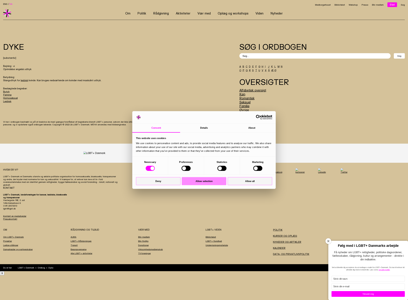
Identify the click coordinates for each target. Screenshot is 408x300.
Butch (6, 91)
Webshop (353, 5)
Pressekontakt (10, 219)
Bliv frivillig (143, 241)
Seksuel (245, 102)
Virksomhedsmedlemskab (150, 249)
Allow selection (204, 181)
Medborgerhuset (323, 5)
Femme (7, 94)
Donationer (143, 245)
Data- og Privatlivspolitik (291, 254)
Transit (74, 245)
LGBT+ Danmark (26, 267)
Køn (242, 94)
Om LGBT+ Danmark (13, 237)
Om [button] (127, 13)
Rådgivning (161, 13)
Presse (365, 5)
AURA (73, 237)
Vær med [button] (204, 13)
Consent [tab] (156, 127)
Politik (141, 13)
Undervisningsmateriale (217, 245)
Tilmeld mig (368, 294)
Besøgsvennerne (78, 249)
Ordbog (41, 267)
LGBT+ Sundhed (214, 241)
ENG (5, 4)
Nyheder (276, 13)
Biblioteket (340, 5)
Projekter (7, 241)
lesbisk (24, 80)
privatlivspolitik (384, 270)
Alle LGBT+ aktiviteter (81, 253)
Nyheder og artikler (287, 241)
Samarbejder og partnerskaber (18, 249)
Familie (244, 106)
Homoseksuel (10, 98)
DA (11, 4)
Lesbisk (7, 101)
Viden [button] (259, 13)
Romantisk (247, 98)
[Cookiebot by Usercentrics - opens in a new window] (258, 117)
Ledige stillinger (10, 245)
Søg (403, 5)
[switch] (186, 168)
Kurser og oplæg (285, 235)
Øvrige (244, 110)
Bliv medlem (378, 5)
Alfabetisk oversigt (252, 90)
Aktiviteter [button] (183, 13)
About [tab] (251, 127)
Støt (392, 4)
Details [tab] (204, 127)
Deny (158, 181)
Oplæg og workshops (233, 13)
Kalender (279, 248)
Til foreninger (144, 253)
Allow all (250, 181)
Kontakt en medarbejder (14, 216)
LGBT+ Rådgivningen (81, 241)
